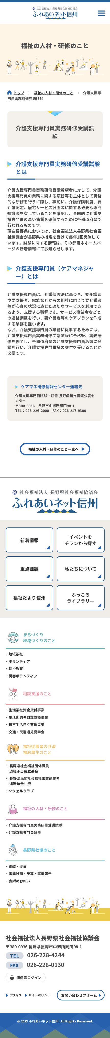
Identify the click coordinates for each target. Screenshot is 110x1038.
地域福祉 (16, 653)
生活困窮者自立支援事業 (28, 717)
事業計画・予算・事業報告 (30, 873)
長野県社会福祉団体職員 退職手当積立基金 (29, 768)
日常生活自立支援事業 (27, 724)
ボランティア (19, 661)
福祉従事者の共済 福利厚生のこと (39, 749)
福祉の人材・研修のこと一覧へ (53, 449)
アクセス (16, 995)
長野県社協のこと (39, 850)
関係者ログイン (28, 977)
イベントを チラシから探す (80, 540)
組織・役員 (18, 866)
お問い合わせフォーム (79, 995)
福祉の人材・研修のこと (53, 92)
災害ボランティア (23, 675)
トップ (19, 92)
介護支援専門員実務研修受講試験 (35, 825)
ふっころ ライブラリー (80, 597)
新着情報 (29, 540)
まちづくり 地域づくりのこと (39, 637)
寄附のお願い (19, 880)
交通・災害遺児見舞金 (27, 731)
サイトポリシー (39, 995)
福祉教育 (16, 668)
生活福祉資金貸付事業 (27, 709)
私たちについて (81, 568)
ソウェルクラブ (21, 790)
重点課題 (29, 568)
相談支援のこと (37, 694)
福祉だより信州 (29, 597)
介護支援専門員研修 (25, 832)
